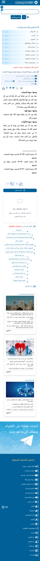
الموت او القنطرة (19, 270)
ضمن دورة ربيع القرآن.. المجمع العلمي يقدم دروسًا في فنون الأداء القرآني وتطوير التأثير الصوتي (20, 313)
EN (2, 7)
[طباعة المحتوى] (3, 88)
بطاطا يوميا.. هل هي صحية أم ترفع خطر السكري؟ (20, 359)
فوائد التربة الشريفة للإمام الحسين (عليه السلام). (19, 237)
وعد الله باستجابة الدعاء (19, 273)
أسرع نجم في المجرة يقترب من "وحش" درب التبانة (20, 409)
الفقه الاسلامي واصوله (28, 475)
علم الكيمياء (31, 542)
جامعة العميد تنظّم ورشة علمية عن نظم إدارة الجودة (20, 318)
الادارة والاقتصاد (30, 515)
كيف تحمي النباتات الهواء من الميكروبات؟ (22, 404)
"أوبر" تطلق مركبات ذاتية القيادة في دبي (22, 407)
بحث (24, 17)
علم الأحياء (32, 546)
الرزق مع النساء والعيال (19, 280)
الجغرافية (32, 511)
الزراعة (33, 533)
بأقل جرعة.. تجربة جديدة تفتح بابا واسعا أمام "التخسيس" (20, 365)
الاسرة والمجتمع (30, 493)
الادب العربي (31, 502)
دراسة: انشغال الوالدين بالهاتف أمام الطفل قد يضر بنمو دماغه (20, 400)
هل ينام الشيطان (19, 255)
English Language (29, 528)
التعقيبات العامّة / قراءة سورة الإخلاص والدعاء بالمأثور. (19, 244)
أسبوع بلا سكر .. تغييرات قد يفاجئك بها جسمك (21, 368)
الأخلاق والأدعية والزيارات (27, 27)
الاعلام (33, 524)
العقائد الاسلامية (30, 471)
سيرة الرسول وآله (30, 480)
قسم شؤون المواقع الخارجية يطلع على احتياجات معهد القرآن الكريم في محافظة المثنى (20, 322)
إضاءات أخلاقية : (18, 67)
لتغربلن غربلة (19, 241)
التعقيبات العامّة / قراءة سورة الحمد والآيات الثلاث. (19, 248)
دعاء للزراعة (19, 230)
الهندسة (32, 555)
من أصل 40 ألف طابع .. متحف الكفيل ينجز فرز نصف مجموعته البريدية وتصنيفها (20, 326)
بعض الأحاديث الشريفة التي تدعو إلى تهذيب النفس (19, 252)
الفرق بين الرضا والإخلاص (19, 266)
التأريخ (33, 506)
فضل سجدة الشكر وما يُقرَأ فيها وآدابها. (19, 259)
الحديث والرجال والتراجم (28, 484)
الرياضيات (32, 551)
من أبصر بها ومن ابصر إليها (19, 262)
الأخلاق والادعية (30, 489)
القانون (33, 520)
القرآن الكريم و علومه (29, 466)
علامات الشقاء (19, 277)
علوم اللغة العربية (30, 497)
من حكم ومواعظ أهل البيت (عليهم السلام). (19, 234)
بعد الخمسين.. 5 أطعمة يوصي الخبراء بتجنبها (21, 361)
